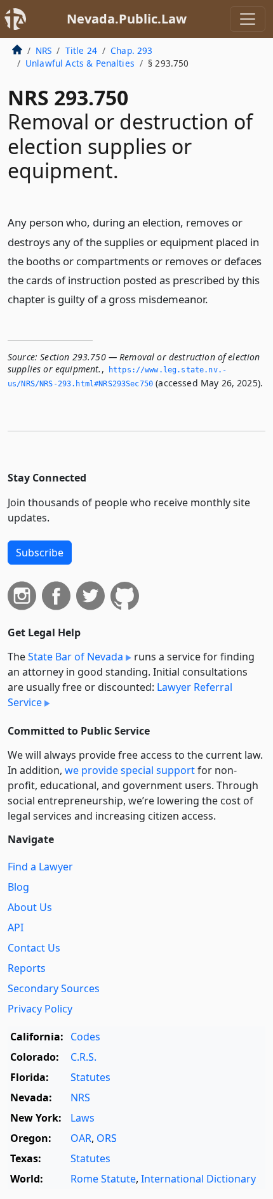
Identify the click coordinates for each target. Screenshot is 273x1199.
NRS (43, 50)
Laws (82, 1118)
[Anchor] (215, 298)
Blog (18, 887)
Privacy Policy (40, 1009)
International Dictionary (198, 1179)
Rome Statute (103, 1179)
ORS (107, 1138)
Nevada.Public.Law (127, 18)
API (15, 927)
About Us (30, 907)
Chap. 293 (131, 50)
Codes (85, 1037)
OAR (80, 1138)
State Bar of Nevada (75, 657)
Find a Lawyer (40, 867)
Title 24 (81, 50)
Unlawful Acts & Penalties (80, 63)
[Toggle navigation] (247, 19)
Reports (27, 968)
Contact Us (34, 948)
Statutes (90, 1077)
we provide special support (130, 770)
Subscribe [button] (39, 553)
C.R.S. (83, 1057)
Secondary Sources (54, 988)
